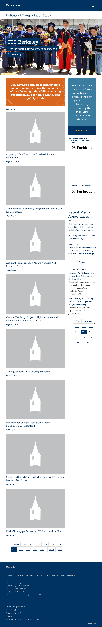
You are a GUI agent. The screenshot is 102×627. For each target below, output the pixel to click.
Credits (55, 575)
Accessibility (11, 610)
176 (21, 550)
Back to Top (91, 624)
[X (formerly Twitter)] (13, 571)
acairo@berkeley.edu (32, 595)
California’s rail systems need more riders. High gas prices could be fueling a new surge (80, 227)
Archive (82, 262)
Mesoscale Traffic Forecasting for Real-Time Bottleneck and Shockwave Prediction (81, 276)
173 (53, 545)
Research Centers (43, 575)
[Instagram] (28, 571)
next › (52, 550)
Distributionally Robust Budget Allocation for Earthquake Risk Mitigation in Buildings (81, 301)
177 (28, 550)
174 (59, 545)
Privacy (9, 616)
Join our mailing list (68, 575)
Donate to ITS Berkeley (24, 575)
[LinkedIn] (18, 571)
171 (39, 545)
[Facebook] (8, 571)
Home (9, 575)
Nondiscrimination (13, 613)
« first (17, 545)
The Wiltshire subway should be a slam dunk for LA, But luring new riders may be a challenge (82, 250)
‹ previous (28, 545)
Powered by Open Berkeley (16, 607)
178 (35, 550)
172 (46, 545)
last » (61, 550)
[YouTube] (23, 571)
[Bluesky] (33, 571)
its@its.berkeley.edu (15, 592)
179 (42, 550)
